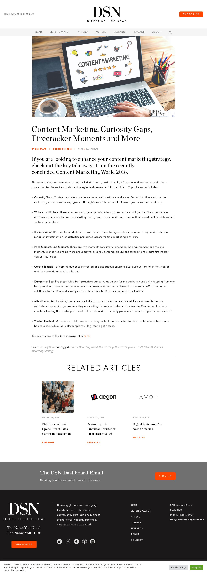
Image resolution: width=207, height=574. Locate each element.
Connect (137, 540)
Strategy (49, 351)
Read (38, 32)
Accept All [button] (196, 567)
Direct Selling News (125, 347)
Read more (48, 443)
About (156, 32)
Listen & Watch (60, 32)
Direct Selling (106, 347)
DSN (140, 347)
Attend (135, 517)
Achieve (101, 32)
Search (170, 32)
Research (120, 32)
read (80, 149)
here (86, 336)
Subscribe (191, 14)
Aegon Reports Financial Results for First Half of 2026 (101, 428)
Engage (139, 32)
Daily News (92, 149)
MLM (146, 347)
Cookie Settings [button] (178, 567)
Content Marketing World (83, 347)
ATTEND (83, 32)
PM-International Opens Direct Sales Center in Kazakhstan (56, 428)
